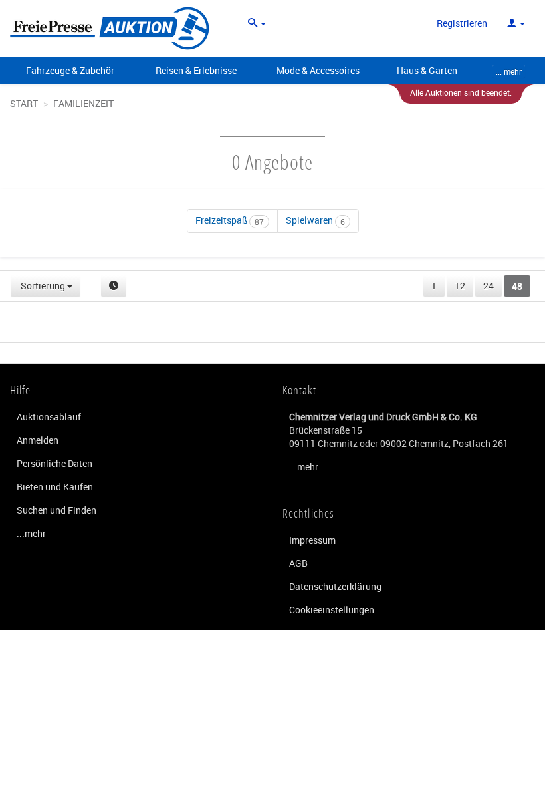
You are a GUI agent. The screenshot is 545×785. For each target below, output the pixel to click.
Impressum (312, 540)
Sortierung (43, 285)
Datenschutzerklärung (335, 586)
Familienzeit (83, 103)
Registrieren (462, 23)
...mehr (31, 533)
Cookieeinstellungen (331, 609)
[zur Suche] (257, 23)
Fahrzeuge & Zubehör (70, 70)
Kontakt (299, 390)
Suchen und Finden (56, 510)
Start (24, 103)
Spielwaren (315, 220)
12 (460, 285)
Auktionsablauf (49, 416)
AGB (298, 563)
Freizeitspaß (229, 220)
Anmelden (37, 440)
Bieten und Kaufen (55, 486)
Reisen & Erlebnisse (196, 70)
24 (488, 285)
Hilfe (20, 390)
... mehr (509, 71)
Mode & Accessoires (318, 70)
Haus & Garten (427, 70)
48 (517, 285)
